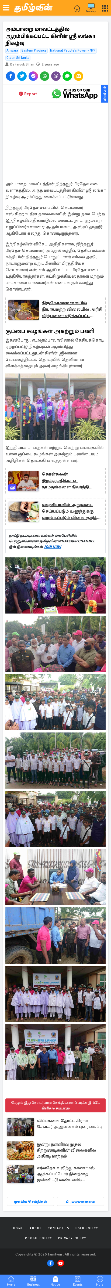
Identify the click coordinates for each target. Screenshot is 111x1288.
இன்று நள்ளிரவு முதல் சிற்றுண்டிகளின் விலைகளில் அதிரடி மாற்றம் (66, 1150)
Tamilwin (55, 1254)
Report (30, 94)
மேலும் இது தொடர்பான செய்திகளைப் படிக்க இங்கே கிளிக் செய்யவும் (55, 1105)
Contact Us (58, 1228)
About (35, 1228)
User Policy (86, 1228)
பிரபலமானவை (80, 1201)
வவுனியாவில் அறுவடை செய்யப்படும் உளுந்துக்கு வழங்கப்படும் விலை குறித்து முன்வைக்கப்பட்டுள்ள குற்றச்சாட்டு (71, 511)
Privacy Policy (72, 1238)
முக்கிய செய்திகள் (30, 1201)
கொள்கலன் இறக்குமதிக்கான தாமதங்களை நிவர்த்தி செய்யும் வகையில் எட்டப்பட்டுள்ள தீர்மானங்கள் (71, 480)
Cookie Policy (38, 1238)
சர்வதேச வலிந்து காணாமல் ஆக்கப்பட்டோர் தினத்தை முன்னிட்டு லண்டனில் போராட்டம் (66, 1174)
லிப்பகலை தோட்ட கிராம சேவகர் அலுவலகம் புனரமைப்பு (69, 1123)
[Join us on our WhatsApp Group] (74, 94)
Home (18, 1228)
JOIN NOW (52, 547)
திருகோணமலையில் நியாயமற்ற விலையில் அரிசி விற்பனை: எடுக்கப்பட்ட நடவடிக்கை (72, 309)
